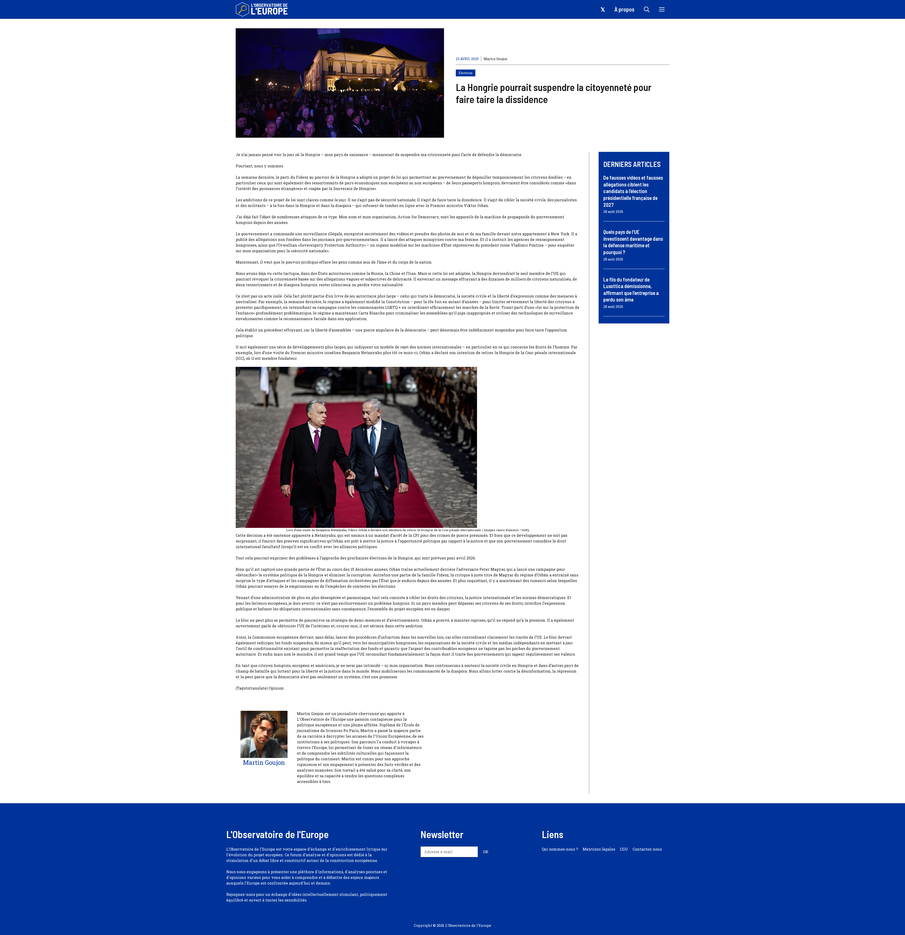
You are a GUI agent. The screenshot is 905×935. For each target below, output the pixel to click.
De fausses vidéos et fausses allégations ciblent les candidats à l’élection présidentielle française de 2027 (633, 190)
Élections (466, 73)
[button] (646, 9)
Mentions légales (599, 849)
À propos (624, 9)
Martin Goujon (495, 59)
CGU (624, 849)
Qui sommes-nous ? (560, 849)
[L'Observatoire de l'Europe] (262, 9)
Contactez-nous (647, 849)
